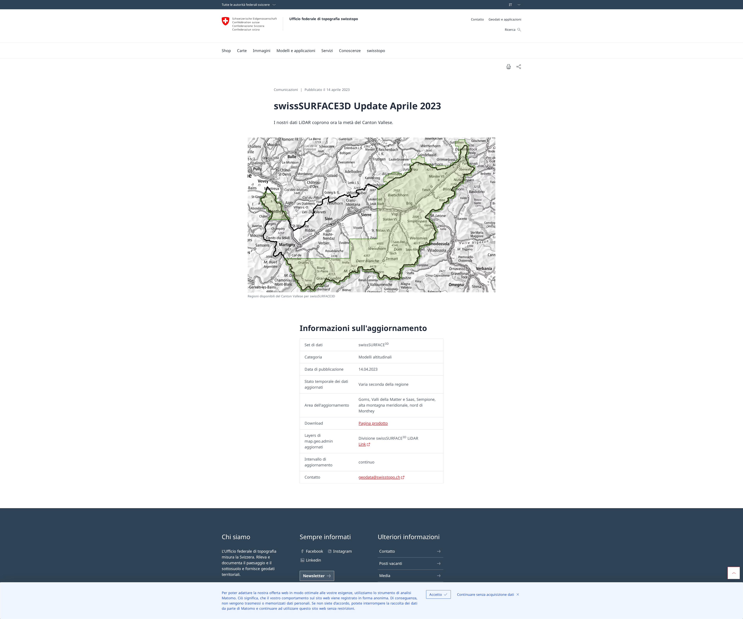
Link (362, 444)
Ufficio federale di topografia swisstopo (323, 18)
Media (384, 575)
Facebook (314, 551)
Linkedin (313, 560)
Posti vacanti (390, 563)
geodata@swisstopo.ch (379, 477)
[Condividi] (519, 67)
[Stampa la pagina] (508, 67)
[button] (242, 50)
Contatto (387, 551)
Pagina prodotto (373, 423)
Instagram (342, 551)
